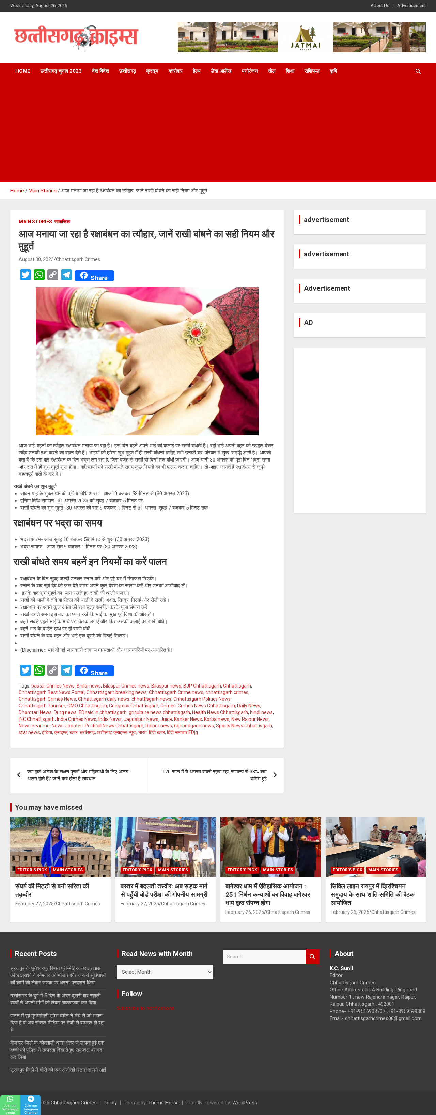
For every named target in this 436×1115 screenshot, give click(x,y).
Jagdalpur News (141, 719)
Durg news (65, 712)
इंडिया (47, 732)
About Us (380, 5)
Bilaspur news (166, 686)
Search (313, 957)
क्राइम (152, 71)
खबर (73, 732)
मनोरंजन (250, 71)
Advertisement (411, 5)
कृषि (333, 71)
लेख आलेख (221, 71)
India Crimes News (76, 719)
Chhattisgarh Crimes (78, 259)
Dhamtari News (35, 712)
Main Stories (35, 221)
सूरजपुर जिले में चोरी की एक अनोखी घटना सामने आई (58, 1070)
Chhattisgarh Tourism (42, 705)
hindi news (261, 712)
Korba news (216, 719)
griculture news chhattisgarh (159, 712)
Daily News (248, 705)
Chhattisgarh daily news (103, 699)
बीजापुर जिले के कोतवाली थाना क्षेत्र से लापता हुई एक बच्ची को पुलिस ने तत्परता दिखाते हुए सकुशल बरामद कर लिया (57, 1050)
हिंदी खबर (157, 732)
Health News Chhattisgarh (220, 712)
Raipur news (158, 725)
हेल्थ (197, 71)
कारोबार (176, 71)
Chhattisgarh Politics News (202, 699)
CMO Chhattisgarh (87, 705)
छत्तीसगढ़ (127, 71)
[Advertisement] (218, 131)
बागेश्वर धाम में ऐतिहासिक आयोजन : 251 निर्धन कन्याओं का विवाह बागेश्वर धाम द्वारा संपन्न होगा (267, 894)
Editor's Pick (32, 870)
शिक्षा (290, 71)
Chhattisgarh (237, 686)
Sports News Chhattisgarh (244, 725)
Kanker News (188, 719)
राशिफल (312, 71)
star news (29, 732)
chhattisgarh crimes (226, 692)
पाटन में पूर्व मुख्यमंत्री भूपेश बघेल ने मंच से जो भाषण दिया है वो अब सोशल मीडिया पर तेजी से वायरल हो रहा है (57, 1023)
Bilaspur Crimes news (126, 686)
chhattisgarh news (151, 699)
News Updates (67, 725)
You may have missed (49, 807)
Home (22, 71)
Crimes (168, 705)
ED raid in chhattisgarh (103, 712)
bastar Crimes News (53, 686)
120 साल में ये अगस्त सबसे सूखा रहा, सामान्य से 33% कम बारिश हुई (214, 775)
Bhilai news (89, 686)
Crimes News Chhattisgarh (206, 705)
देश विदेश (100, 71)
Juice (166, 719)
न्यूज (132, 732)
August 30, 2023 (36, 259)
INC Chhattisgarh (37, 719)
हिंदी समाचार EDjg (182, 732)
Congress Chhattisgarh (133, 705)
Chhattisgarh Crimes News (47, 699)
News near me (34, 725)
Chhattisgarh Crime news (176, 692)
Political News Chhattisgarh (114, 725)
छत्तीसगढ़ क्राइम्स (112, 732)
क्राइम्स (60, 732)
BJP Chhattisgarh (202, 686)
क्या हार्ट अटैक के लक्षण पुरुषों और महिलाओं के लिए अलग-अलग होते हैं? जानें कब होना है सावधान (78, 775)
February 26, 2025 (244, 912)
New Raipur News (250, 719)
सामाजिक (62, 221)
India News (110, 719)
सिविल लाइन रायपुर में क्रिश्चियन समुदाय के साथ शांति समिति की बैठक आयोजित (373, 894)
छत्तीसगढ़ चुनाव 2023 (61, 71)
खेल (272, 71)
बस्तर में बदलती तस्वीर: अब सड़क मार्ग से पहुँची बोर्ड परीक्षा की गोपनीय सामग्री (164, 890)
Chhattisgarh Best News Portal (51, 692)
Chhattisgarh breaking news (117, 692)
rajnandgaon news (194, 725)
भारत (142, 732)
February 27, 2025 (34, 903)
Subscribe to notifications (145, 1008)
